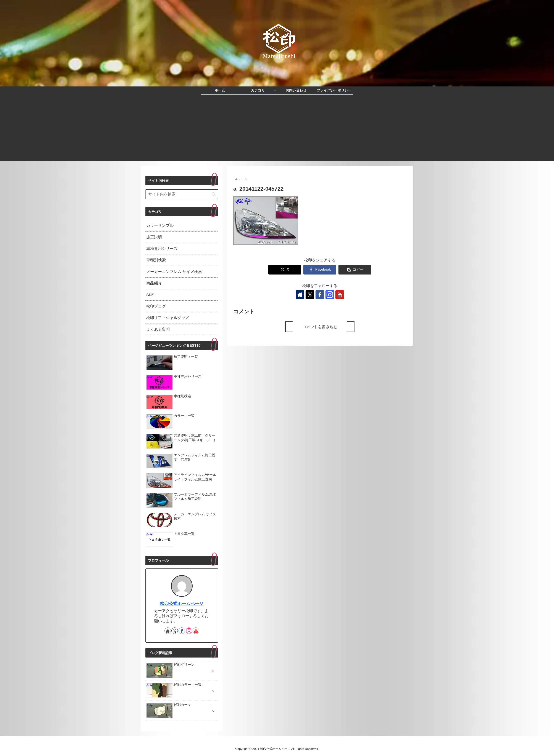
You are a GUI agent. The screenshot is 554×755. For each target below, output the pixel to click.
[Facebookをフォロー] (320, 294)
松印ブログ (156, 306)
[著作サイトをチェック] (300, 294)
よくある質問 (158, 329)
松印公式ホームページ (181, 603)
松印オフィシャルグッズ (167, 318)
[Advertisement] (277, 130)
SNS (150, 295)
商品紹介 (154, 283)
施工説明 (154, 237)
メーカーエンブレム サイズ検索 (174, 272)
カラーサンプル (160, 225)
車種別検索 (156, 260)
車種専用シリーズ (161, 248)
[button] (354, 270)
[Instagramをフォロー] (329, 294)
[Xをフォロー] (310, 294)
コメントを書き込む (319, 327)
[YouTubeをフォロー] (339, 294)
